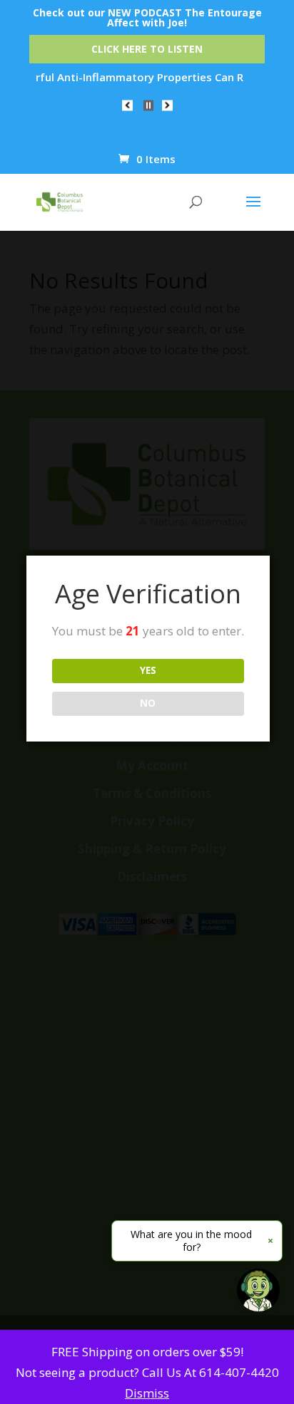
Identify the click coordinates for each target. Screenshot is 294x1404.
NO (148, 703)
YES (148, 670)
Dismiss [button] (147, 1393)
